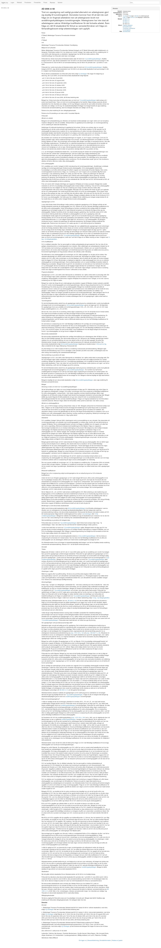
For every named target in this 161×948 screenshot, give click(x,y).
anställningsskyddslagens (72, 696)
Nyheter (60, 2)
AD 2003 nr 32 (72, 600)
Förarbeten (28, 2)
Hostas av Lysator (117, 940)
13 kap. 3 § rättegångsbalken (100, 598)
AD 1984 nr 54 (54, 891)
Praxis (45, 2)
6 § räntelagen (82, 74)
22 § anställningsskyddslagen (93, 67)
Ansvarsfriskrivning (93, 940)
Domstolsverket (126, 31)
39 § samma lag (101, 344)
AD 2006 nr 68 (5, 8)
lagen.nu (4, 2)
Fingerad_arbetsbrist (127, 25)
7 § (123, 16)
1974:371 (133, 17)
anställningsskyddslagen (68, 719)
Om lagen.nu (82, 940)
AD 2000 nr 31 (63, 690)
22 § (126, 16)
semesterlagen (87, 514)
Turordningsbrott (126, 30)
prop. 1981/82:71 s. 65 (93, 633)
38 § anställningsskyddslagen (69, 344)
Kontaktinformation (105, 940)
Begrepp (52, 2)
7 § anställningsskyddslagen (93, 59)
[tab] (135, 8)
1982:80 (136, 16)
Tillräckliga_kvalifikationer (129, 28)
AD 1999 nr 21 (126, 22)
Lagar (12, 2)
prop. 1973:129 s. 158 (78, 717)
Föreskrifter (37, 2)
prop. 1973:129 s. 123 (77, 633)
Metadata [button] (115, 8)
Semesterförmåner (127, 26)
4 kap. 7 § (125, 17)
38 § (130, 16)
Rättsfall (19, 2)
